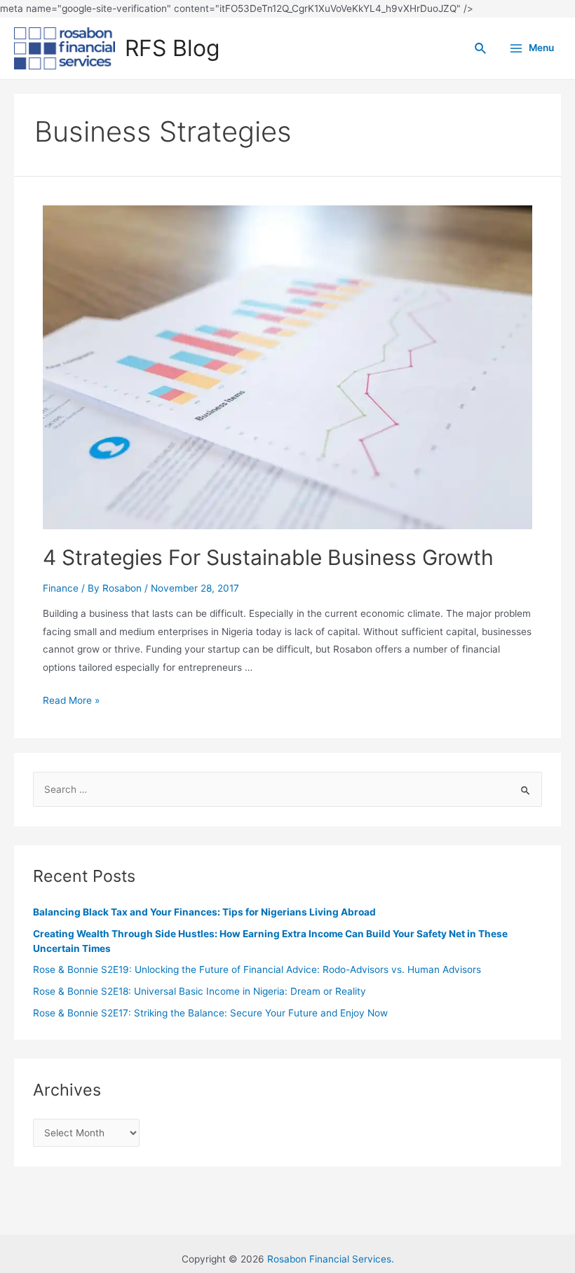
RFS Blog (172, 48)
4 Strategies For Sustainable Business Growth (268, 557)
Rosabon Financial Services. (330, 1259)
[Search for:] (287, 789)
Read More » (71, 700)
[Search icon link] (481, 48)
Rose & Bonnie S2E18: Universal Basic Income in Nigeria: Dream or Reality (199, 991)
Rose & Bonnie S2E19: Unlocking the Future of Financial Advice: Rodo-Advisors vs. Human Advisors (257, 969)
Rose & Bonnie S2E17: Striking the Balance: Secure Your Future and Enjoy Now (210, 1013)
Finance (61, 588)
